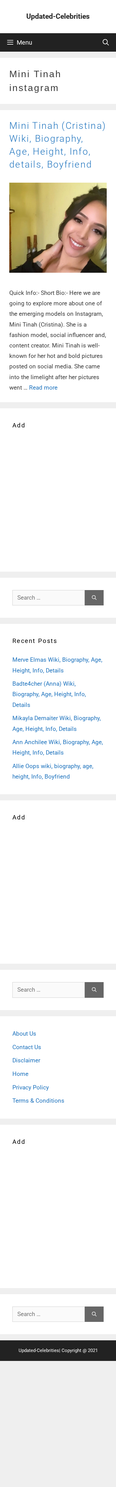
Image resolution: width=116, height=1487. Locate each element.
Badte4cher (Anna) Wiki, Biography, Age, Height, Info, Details (49, 694)
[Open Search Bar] (106, 42)
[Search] (94, 598)
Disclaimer (26, 1060)
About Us (24, 1033)
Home (20, 1073)
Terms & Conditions (38, 1100)
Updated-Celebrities (58, 16)
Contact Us (26, 1047)
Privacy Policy (30, 1087)
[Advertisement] (58, 499)
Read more (43, 387)
